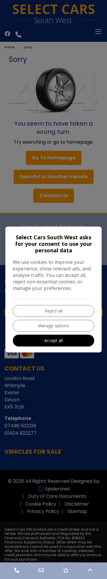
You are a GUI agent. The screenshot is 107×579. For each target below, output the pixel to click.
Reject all (53, 311)
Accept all (53, 340)
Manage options (53, 325)
